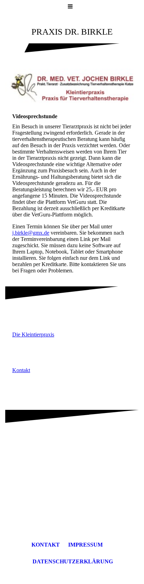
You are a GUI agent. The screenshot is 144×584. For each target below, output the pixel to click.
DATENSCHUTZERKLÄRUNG (73, 561)
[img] (72, 87)
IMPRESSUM (85, 545)
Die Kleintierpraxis (33, 334)
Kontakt (21, 370)
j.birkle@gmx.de (30, 233)
